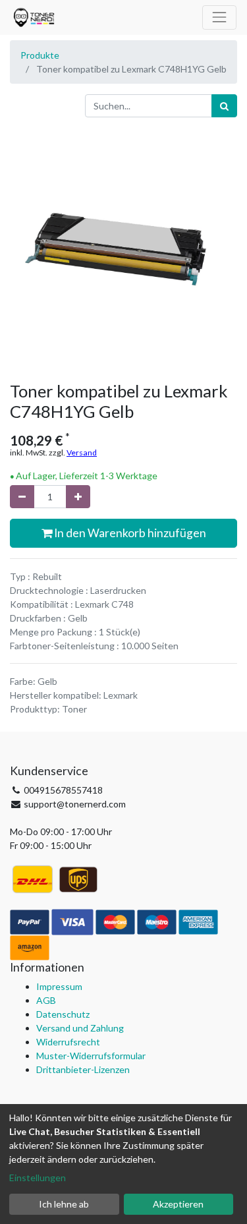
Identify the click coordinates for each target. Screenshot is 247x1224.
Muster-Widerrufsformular (91, 1055)
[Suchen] (224, 105)
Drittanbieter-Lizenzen (83, 1069)
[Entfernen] (22, 496)
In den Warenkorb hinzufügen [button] (129, 533)
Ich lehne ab (64, 1203)
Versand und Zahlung (80, 1028)
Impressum (59, 986)
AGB (46, 1000)
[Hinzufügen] (78, 496)
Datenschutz (63, 1014)
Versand (82, 452)
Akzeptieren (178, 1203)
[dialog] (123, 1164)
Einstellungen (37, 1177)
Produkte (39, 55)
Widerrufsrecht (68, 1041)
